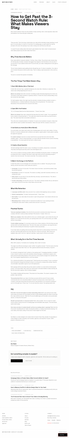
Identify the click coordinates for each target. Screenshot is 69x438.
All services (4, 421)
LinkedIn (53, 420)
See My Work (28, 360)
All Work (4, 415)
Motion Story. (7, 2)
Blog (54, 2)
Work (35, 2)
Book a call (27, 423)
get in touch (40, 233)
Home (12, 9)
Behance (59, 420)
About (48, 2)
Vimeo (48, 420)
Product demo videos (7, 419)
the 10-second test (40, 226)
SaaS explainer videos (7, 417)
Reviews (27, 419)
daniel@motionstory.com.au (53, 415)
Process (41, 2)
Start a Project (62, 2)
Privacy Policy (63, 431)
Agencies (4, 423)
